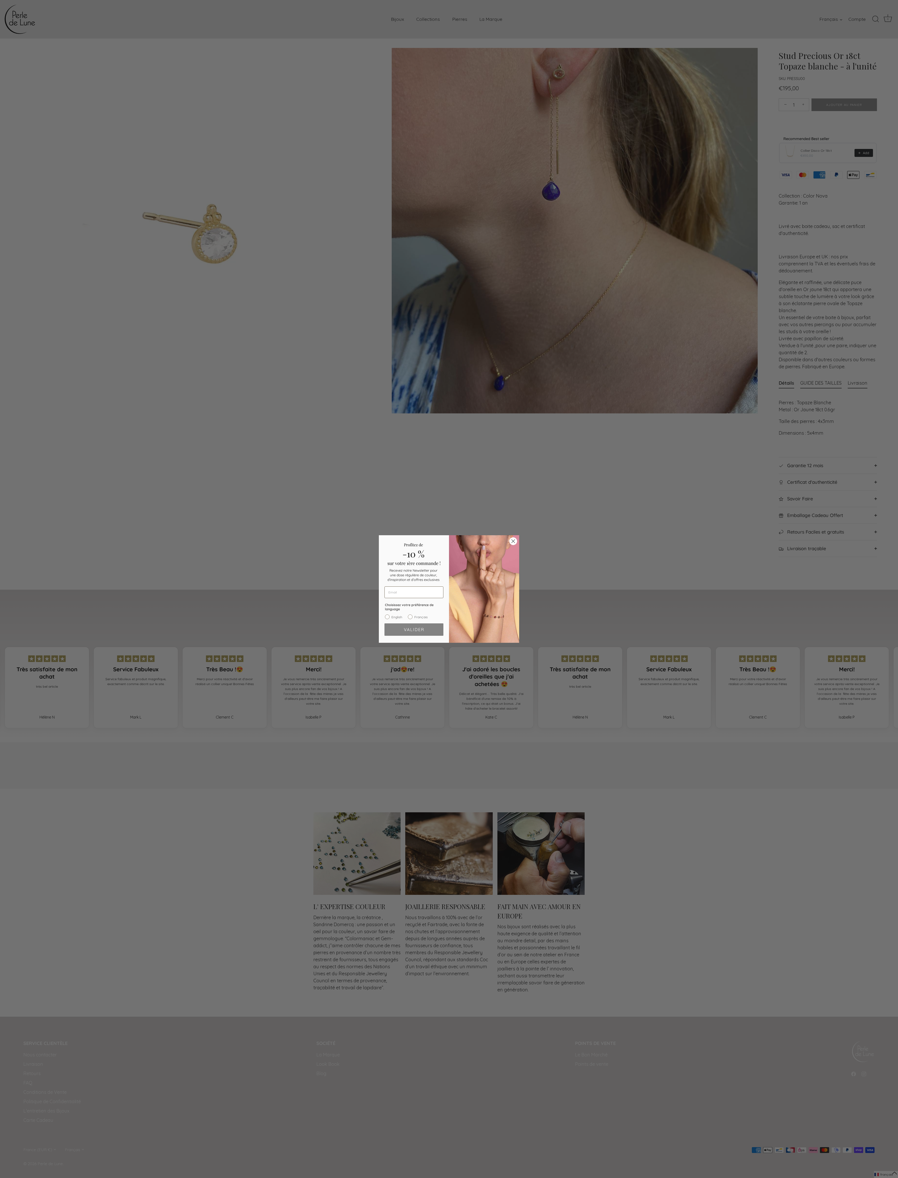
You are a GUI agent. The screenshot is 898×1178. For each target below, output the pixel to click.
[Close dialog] (513, 541)
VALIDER (414, 629)
